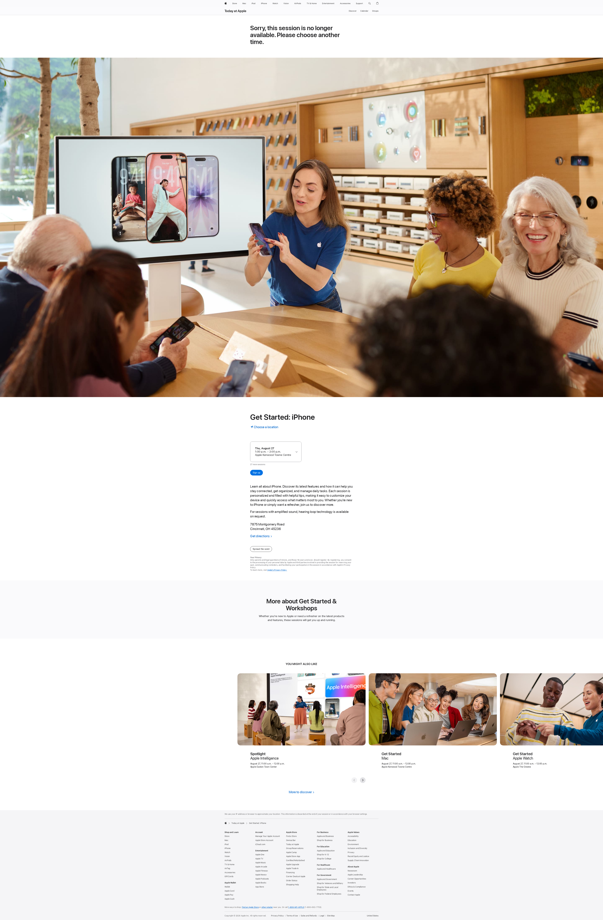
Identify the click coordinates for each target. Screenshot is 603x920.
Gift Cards (229, 876)
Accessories (230, 872)
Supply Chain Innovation (358, 860)
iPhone (228, 848)
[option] (274, 452)
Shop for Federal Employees (329, 894)
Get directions (260, 536)
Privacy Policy (277, 916)
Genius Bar (291, 840)
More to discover (300, 792)
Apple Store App (293, 856)
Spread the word (261, 549)
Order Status (291, 880)
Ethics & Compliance (357, 887)
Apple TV (259, 859)
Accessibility (353, 836)
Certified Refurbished (295, 860)
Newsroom (352, 871)
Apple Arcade (261, 867)
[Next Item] (363, 780)
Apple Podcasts (262, 879)
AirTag (227, 868)
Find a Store (291, 836)
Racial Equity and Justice (358, 856)
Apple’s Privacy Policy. (277, 570)
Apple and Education (326, 851)
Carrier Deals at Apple (295, 876)
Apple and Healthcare (326, 869)
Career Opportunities (357, 879)
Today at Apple (235, 11)
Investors (352, 883)
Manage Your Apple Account (267, 836)
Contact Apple (354, 895)
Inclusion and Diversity (357, 848)
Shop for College (324, 859)
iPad (226, 844)
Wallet (227, 887)
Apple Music (260, 863)
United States (372, 916)
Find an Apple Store (250, 907)
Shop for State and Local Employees (327, 888)
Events (350, 891)
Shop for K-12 (323, 855)
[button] (369, 3)
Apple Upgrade (292, 864)
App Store (259, 887)
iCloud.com (260, 844)
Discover (353, 11)
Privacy (351, 852)
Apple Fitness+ (261, 871)
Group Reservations (294, 848)
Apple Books (260, 883)
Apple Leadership (355, 875)
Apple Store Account (264, 840)
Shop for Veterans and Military (330, 883)
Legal (322, 916)
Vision (227, 856)
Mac (226, 840)
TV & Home (229, 864)
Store (227, 836)
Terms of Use (292, 916)
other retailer (267, 907)
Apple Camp (291, 852)
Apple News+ (261, 875)
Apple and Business (325, 836)
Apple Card (229, 891)
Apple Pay (229, 895)
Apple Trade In (292, 868)
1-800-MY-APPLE (296, 907)
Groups (375, 11)
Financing (290, 872)
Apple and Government (327, 879)
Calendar (364, 11)
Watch (227, 852)
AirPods (228, 860)
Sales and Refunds (309, 916)
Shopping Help (292, 885)
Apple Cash (229, 899)
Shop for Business (324, 840)
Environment (353, 844)
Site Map (331, 916)
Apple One (259, 855)
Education (352, 840)
